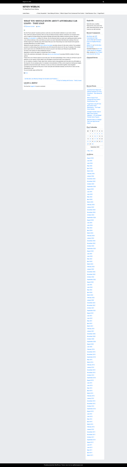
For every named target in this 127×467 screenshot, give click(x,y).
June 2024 (90, 225)
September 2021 (91, 310)
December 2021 (91, 302)
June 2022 (90, 287)
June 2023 (90, 256)
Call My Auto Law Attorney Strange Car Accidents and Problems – (41, 78)
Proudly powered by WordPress (52, 465)
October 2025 (90, 184)
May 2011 (89, 450)
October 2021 (90, 308)
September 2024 (91, 217)
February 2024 (91, 235)
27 (102, 141)
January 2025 (90, 207)
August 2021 (90, 313)
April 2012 (89, 421)
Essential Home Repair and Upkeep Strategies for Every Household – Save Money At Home (94, 92)
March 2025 (90, 202)
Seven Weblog (31, 6)
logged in (33, 86)
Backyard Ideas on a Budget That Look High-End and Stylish (94, 121)
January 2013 (90, 398)
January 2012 (90, 429)
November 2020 (91, 336)
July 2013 (89, 383)
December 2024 (91, 209)
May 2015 (89, 359)
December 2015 (91, 352)
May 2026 (89, 166)
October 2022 (90, 277)
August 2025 (90, 189)
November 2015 (91, 354)
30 (92, 144)
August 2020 (90, 344)
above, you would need (54, 54)
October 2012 (90, 406)
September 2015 (91, 357)
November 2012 (91, 403)
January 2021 (90, 331)
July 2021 (89, 315)
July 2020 (89, 346)
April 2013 (89, 390)
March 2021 (90, 326)
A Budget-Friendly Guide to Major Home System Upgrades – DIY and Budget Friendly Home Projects (94, 114)
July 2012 (89, 414)
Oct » (91, 150)
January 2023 (90, 269)
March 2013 (90, 393)
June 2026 (90, 163)
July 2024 (89, 222)
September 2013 (91, 377)
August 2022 (90, 282)
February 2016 (91, 349)
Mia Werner (90, 36)
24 (95, 141)
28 (88, 144)
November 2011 (91, 434)
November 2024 (91, 212)
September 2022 (91, 279)
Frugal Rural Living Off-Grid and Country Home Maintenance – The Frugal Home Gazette (94, 106)
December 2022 (91, 271)
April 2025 (89, 199)
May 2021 (89, 321)
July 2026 (89, 160)
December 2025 (91, 178)
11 (97, 136)
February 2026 (91, 173)
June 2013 (90, 385)
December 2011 (91, 432)
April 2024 (89, 230)
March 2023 (90, 264)
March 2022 (90, 295)
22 (90, 141)
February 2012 (91, 427)
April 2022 (89, 292)
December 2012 (91, 401)
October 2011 (90, 437)
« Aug (88, 150)
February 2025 (91, 204)
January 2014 (90, 367)
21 (88, 141)
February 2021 (91, 328)
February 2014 (91, 364)
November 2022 (91, 274)
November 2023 (91, 243)
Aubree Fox (90, 45)
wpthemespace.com (77, 465)
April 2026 (89, 168)
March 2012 (90, 424)
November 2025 (91, 181)
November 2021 (91, 305)
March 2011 (90, 455)
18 (97, 139)
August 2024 (90, 220)
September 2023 (91, 248)
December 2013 (91, 370)
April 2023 (89, 261)
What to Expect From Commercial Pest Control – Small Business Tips (94, 99)
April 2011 (89, 452)
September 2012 (91, 408)
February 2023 (91, 266)
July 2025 (89, 191)
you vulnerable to (32, 38)
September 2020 (91, 341)
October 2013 (90, 375)
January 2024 (90, 238)
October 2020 (90, 339)
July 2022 (89, 284)
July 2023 (89, 253)
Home (26, 73)
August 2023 (90, 251)
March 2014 (90, 362)
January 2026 (90, 176)
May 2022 (89, 290)
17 (95, 139)
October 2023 (90, 246)
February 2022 (91, 297)
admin (38, 26)
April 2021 (89, 323)
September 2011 (91, 439)
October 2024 (90, 215)
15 (90, 139)
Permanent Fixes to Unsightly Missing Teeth (94, 41)
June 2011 (90, 447)
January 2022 (90, 300)
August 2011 (90, 442)
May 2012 (89, 419)
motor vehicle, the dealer (46, 45)
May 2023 (89, 259)
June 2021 (90, 318)
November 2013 (91, 372)
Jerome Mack (90, 40)
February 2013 (91, 395)
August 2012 (90, 411)
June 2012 (90, 416)
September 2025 (91, 186)
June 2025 (90, 194)
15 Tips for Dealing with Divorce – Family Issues (69, 80)
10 (95, 136)
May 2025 (89, 197)
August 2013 (90, 380)
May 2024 (89, 228)
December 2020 (91, 333)
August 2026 (90, 158)
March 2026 (90, 171)
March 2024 (90, 233)
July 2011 (89, 445)
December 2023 (91, 240)
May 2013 (89, 388)
